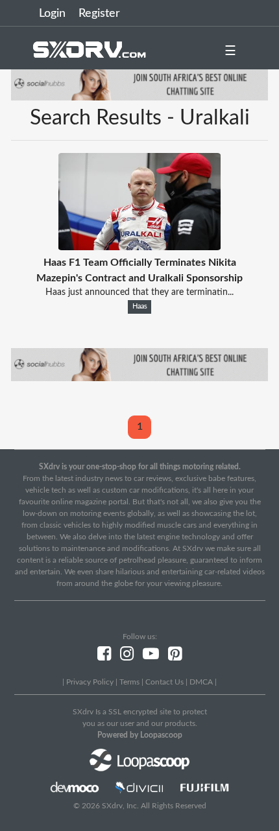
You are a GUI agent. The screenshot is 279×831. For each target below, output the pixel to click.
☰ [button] (230, 51)
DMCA (201, 682)
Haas (139, 306)
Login (52, 13)
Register (99, 13)
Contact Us (164, 682)
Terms (129, 682)
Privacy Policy (90, 682)
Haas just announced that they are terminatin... (139, 292)
